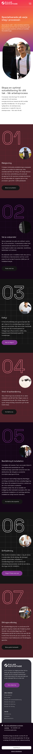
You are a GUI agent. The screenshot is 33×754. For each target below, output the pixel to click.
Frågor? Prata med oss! (12, 573)
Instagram (7, 716)
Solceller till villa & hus (9, 704)
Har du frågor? (9, 342)
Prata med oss (9, 268)
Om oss (6, 711)
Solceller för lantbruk (9, 702)
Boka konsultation (10, 188)
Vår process (7, 697)
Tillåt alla (16, 747)
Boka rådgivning (12, 685)
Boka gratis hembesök (11, 647)
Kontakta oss (9, 412)
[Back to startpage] (10, 3)
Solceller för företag (9, 706)
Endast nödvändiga (16, 751)
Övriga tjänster (8, 695)
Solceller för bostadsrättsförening (13, 699)
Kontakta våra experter (12, 501)
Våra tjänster (8, 693)
